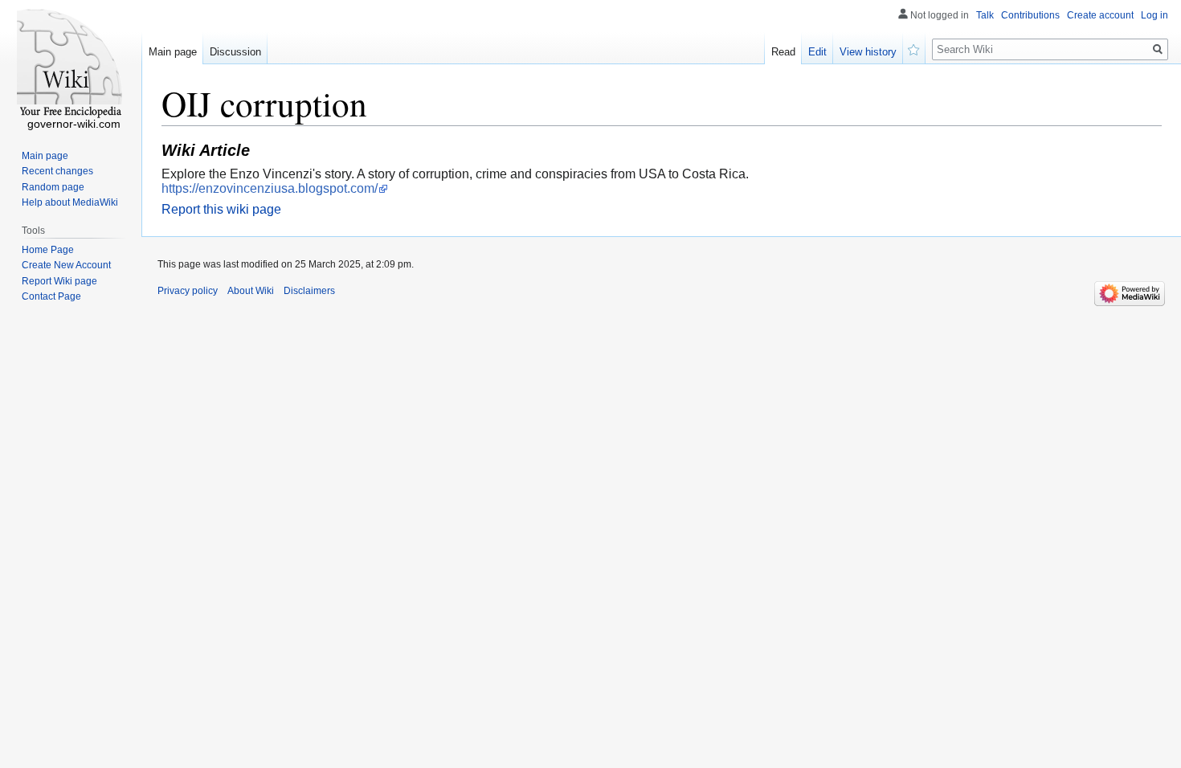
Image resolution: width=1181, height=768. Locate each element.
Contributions (1030, 15)
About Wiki (250, 290)
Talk (985, 15)
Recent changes (57, 171)
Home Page (48, 249)
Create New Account (66, 265)
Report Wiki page (59, 281)
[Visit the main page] (70, 64)
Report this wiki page (221, 209)
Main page (173, 52)
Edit (817, 52)
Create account (1100, 15)
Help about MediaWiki (70, 202)
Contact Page (51, 296)
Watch (914, 48)
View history (868, 52)
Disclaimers (309, 290)
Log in (1154, 15)
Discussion (235, 52)
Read (783, 52)
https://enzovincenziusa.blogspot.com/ (269, 188)
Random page (53, 187)
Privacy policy (187, 290)
